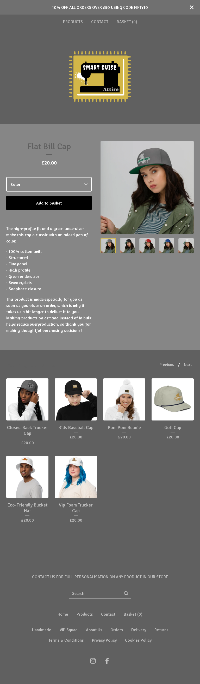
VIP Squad (69, 630)
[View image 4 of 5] (166, 245)
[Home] (100, 76)
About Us (94, 630)
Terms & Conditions (66, 640)
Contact (99, 21)
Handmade (41, 630)
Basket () (127, 21)
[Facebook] (107, 661)
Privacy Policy (104, 640)
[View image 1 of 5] (108, 245)
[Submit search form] (126, 593)
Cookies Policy (138, 640)
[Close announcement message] (192, 7)
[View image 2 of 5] (127, 245)
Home (63, 614)
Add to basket (49, 203)
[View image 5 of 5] (186, 245)
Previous (166, 364)
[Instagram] (93, 661)
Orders (116, 630)
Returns (161, 630)
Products (73, 21)
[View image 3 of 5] (147, 245)
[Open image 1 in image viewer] (147, 187)
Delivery (138, 630)
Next (188, 364)
